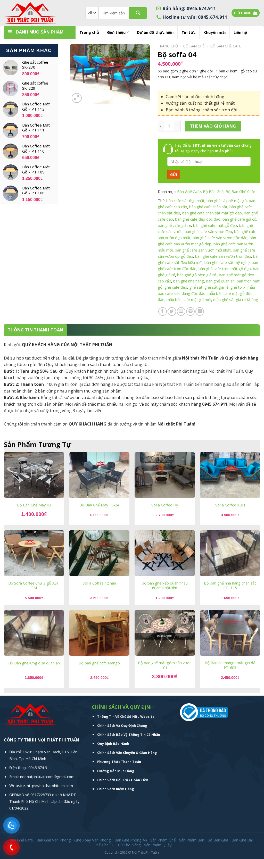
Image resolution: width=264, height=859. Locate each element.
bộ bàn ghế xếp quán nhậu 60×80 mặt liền (165, 585)
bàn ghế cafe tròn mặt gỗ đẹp (225, 268)
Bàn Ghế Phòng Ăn (130, 840)
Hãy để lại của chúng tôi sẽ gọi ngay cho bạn (213, 148)
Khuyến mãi (214, 32)
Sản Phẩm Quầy (158, 844)
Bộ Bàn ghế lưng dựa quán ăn (34, 663)
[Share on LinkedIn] (199, 311)
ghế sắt (195, 287)
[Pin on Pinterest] (190, 311)
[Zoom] (77, 98)
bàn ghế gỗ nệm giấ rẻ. (197, 274)
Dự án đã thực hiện (155, 32)
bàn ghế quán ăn (220, 280)
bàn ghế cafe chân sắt (208, 206)
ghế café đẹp (175, 287)
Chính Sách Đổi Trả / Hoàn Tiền (122, 780)
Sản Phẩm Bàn (191, 840)
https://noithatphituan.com (50, 785)
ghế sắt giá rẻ (216, 287)
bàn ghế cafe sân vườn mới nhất (203, 250)
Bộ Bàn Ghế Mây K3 (34, 505)
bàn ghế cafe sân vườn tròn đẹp (223, 256)
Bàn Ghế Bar (242, 840)
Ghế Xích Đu (104, 844)
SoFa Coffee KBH (230, 505)
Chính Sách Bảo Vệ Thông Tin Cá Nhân (128, 734)
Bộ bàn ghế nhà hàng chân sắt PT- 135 (230, 585)
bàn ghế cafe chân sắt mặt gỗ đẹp (212, 212)
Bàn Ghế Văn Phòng (53, 840)
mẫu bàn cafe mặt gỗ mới (189, 299)
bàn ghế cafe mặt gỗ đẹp (215, 225)
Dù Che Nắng (129, 844)
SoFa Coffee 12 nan (99, 583)
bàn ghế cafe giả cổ (239, 219)
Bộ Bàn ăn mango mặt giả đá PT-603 (230, 665)
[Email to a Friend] (181, 311)
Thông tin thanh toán (35, 330)
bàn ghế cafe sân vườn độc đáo (220, 237)
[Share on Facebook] (162, 311)
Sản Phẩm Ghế (163, 840)
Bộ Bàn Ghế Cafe (225, 46)
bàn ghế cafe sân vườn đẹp (208, 231)
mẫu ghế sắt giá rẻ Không (235, 299)
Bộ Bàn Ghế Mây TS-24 (99, 505)
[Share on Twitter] (172, 311)
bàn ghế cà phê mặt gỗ (227, 200)
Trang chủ (89, 32)
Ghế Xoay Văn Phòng (92, 840)
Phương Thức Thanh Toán (119, 761)
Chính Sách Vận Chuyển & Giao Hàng (127, 752)
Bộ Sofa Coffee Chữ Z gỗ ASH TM (34, 585)
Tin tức (188, 32)
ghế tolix (237, 287)
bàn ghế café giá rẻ (174, 225)
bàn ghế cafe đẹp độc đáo (197, 219)
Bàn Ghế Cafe (189, 191)
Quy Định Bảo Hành (113, 743)
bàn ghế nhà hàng (188, 280)
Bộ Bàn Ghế (194, 46)
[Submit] (138, 13)
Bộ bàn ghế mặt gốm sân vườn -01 (165, 665)
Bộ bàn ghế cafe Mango (99, 663)
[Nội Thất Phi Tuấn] (41, 13)
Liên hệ (240, 32)
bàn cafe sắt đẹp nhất (185, 200)
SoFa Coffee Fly (164, 505)
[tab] (35, 330)
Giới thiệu (116, 32)
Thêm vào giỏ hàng (213, 126)
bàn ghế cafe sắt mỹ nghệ (227, 262)
